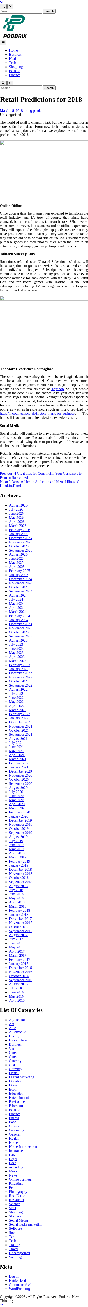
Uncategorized (19, 1253)
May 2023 (16, 653)
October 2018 (19, 878)
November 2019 (20, 824)
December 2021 (20, 722)
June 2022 (16, 698)
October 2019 (19, 828)
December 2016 (20, 968)
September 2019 (20, 833)
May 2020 (16, 800)
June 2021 (16, 747)
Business (15, 54)
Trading (14, 1245)
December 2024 (20, 579)
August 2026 (18, 505)
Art (11, 1024)
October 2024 (19, 587)
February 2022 (19, 714)
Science (14, 1204)
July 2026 (16, 509)
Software (15, 1228)
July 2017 (16, 939)
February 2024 (19, 616)
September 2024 (20, 591)
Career (14, 1052)
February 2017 (19, 959)
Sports (13, 1232)
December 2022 (20, 673)
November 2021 (20, 726)
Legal (13, 1159)
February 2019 (19, 861)
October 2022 (19, 681)
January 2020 (18, 816)
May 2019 (16, 849)
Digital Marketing (21, 1077)
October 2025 (19, 546)
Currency (15, 1069)
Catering (15, 1061)
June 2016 (16, 992)
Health (14, 58)
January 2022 (18, 718)
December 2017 (20, 919)
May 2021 (16, 751)
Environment (18, 1102)
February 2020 (19, 812)
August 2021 (18, 738)
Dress (13, 1085)
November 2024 (20, 583)
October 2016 (19, 976)
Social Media (18, 1220)
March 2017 (17, 955)
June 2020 (16, 796)
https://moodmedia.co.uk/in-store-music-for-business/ (37, 413)
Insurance (16, 1151)
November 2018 (20, 874)
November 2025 (20, 542)
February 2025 (19, 571)
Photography (18, 1192)
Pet (11, 1187)
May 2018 (16, 898)
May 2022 (16, 702)
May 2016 (16, 996)
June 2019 (16, 845)
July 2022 (16, 693)
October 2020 (19, 779)
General (14, 1134)
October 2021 (19, 730)
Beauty (14, 1036)
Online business (20, 1179)
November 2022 (20, 677)
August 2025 (18, 554)
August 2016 (18, 984)
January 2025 (18, 575)
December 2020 (20, 771)
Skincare (15, 1216)
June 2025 (16, 558)
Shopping (16, 67)
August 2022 (18, 689)
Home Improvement (23, 1147)
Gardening (16, 1130)
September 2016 (20, 980)
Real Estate (17, 1196)
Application (17, 1020)
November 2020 (20, 775)
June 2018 (16, 894)
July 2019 (16, 841)
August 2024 (18, 595)
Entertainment (19, 1097)
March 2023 (17, 661)
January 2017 (18, 964)
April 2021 (17, 755)
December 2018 (20, 869)
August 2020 (18, 788)
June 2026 (16, 513)
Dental (14, 1073)
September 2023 (20, 636)
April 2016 (17, 1000)
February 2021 (19, 763)
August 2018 (18, 886)
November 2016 (20, 972)
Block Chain (18, 1040)
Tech (12, 63)
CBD (13, 1065)
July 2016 (16, 988)
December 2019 (20, 820)
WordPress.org (19, 1289)
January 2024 (18, 620)
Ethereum (16, 1106)
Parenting (16, 1183)
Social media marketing (25, 1224)
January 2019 (18, 865)
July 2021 (16, 743)
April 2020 (17, 804)
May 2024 (16, 603)
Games (14, 1126)
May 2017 (16, 947)
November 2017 (20, 923)
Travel (13, 1249)
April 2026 (17, 522)
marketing (16, 1167)
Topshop (57, 389)
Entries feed (17, 1280)
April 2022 (17, 706)
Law (12, 1155)
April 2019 (17, 853)
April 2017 (17, 951)
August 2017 (18, 935)
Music (13, 1171)
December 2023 (20, 624)
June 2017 (16, 943)
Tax (11, 1237)
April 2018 (17, 902)
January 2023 (18, 669)
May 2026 (16, 517)
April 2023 (17, 657)
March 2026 (17, 526)
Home (13, 50)
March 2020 (17, 808)
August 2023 (18, 640)
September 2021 (20, 734)
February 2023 (19, 665)
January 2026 (18, 534)
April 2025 (17, 567)
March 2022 (17, 710)
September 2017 (20, 931)
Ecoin (13, 1089)
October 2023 (19, 632)
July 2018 (16, 890)
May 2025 (16, 562)
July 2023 (16, 644)
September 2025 (20, 550)
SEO (12, 1208)
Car (11, 1048)
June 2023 (16, 648)
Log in (14, 1276)
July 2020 (16, 792)
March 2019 (17, 857)
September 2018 (20, 882)
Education (16, 1093)
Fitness (14, 1118)
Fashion (14, 71)
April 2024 (17, 608)
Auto (12, 1028)
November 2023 (20, 628)
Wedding (15, 1257)
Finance (14, 75)
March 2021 (17, 759)
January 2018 (18, 914)
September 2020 (20, 783)
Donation (15, 1081)
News (13, 1175)
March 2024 (17, 612)
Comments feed (20, 1285)
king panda (34, 111)
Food (12, 1122)
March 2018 (17, 906)
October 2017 (19, 927)
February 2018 (19, 910)
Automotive (17, 1032)
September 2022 (20, 685)
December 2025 (20, 538)
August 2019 (18, 837)
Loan (12, 1163)
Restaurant (16, 1200)
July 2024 (16, 599)
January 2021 (18, 767)
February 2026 (19, 530)
